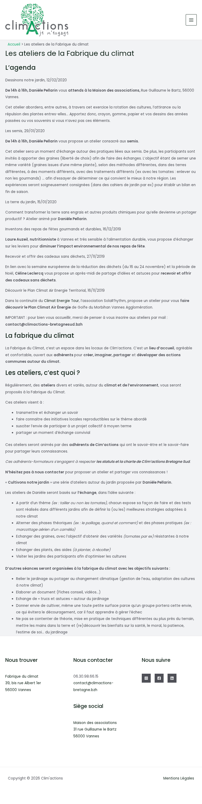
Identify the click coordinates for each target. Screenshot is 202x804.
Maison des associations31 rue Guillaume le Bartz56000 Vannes (95, 729)
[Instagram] (146, 678)
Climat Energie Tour (61, 300)
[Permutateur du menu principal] (191, 20)
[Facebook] (159, 678)
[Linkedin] (172, 678)
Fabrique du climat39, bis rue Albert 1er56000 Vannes (23, 683)
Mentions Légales (178, 778)
